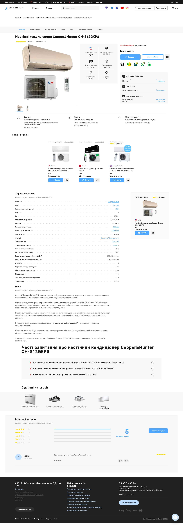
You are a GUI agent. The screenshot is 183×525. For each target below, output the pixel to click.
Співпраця (99, 2)
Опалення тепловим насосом (77, 504)
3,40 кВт (116, 245)
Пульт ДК (115, 242)
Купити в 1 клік (153, 57)
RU (172, 2)
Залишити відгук (158, 431)
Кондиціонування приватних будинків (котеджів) (84, 507)
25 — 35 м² (115, 230)
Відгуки (99, 29)
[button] (175, 517)
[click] (167, 57)
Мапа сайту (19, 498)
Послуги (35, 8)
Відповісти (57, 460)
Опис (63, 29)
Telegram (48, 519)
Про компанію (9, 2)
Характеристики (50, 29)
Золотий (116, 205)
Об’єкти (47, 2)
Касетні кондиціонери (79, 407)
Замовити (131, 57)
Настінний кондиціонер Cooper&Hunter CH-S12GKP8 (149, 224)
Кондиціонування (28, 17)
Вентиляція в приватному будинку (79, 489)
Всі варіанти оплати (81, 125)
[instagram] (127, 9)
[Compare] (66, 180)
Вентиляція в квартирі (75, 492)
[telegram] (111, 9)
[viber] (106, 9)
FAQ (71, 29)
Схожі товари (35, 29)
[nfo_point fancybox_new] (32, 231)
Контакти (81, 2)
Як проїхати (19, 489)
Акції (73, 2)
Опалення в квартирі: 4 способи (78, 498)
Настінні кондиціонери (65, 17)
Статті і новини (22, 2)
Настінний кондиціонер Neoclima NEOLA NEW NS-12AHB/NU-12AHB (122, 170)
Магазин (49, 8)
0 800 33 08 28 (127, 483)
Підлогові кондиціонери (30, 407)
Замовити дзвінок (129, 503)
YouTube (28, 519)
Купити (57, 180)
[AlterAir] (14, 8)
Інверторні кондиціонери (104, 407)
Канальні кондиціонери (54, 407)
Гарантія (89, 2)
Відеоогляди (37, 2)
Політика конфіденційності (24, 492)
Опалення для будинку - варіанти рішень (81, 501)
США (117, 209)
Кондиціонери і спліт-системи (45, 17)
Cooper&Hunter (113, 202)
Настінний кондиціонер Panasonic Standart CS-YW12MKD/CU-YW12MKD (60, 170)
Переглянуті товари (85, 29)
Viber (56, 519)
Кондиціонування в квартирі (77, 510)
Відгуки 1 (30, 41)
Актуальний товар (140, 45)
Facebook (18, 519)
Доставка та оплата (59, 2)
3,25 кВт (116, 227)
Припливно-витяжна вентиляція (78, 495)
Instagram (38, 519)
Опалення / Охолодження (110, 238)
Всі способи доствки (31, 127)
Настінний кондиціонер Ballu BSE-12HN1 (91, 170)
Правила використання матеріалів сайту (29, 495)
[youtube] (122, 9)
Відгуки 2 (118, 143)
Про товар (21, 29)
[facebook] (116, 9)
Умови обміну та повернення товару (137, 122)
